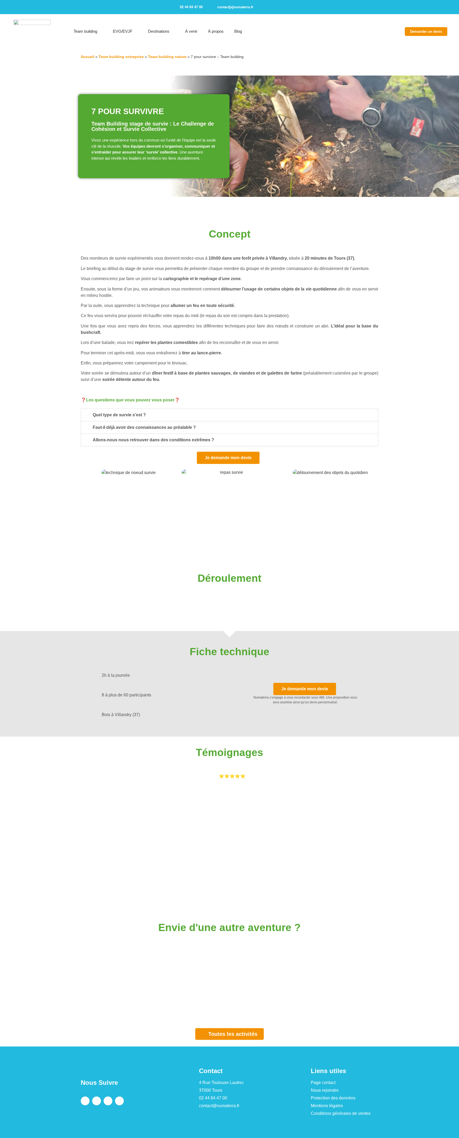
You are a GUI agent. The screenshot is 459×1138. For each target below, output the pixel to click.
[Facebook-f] (263, 7)
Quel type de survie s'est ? (119, 415)
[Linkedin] (281, 7)
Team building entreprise (121, 57)
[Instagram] (272, 7)
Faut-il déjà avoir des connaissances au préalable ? (144, 427)
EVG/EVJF (122, 31)
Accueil (87, 57)
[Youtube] (291, 7)
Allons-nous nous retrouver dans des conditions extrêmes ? (153, 440)
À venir (191, 31)
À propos (216, 31)
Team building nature (167, 57)
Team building (85, 31)
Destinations (158, 31)
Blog (238, 31)
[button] (410, 7)
